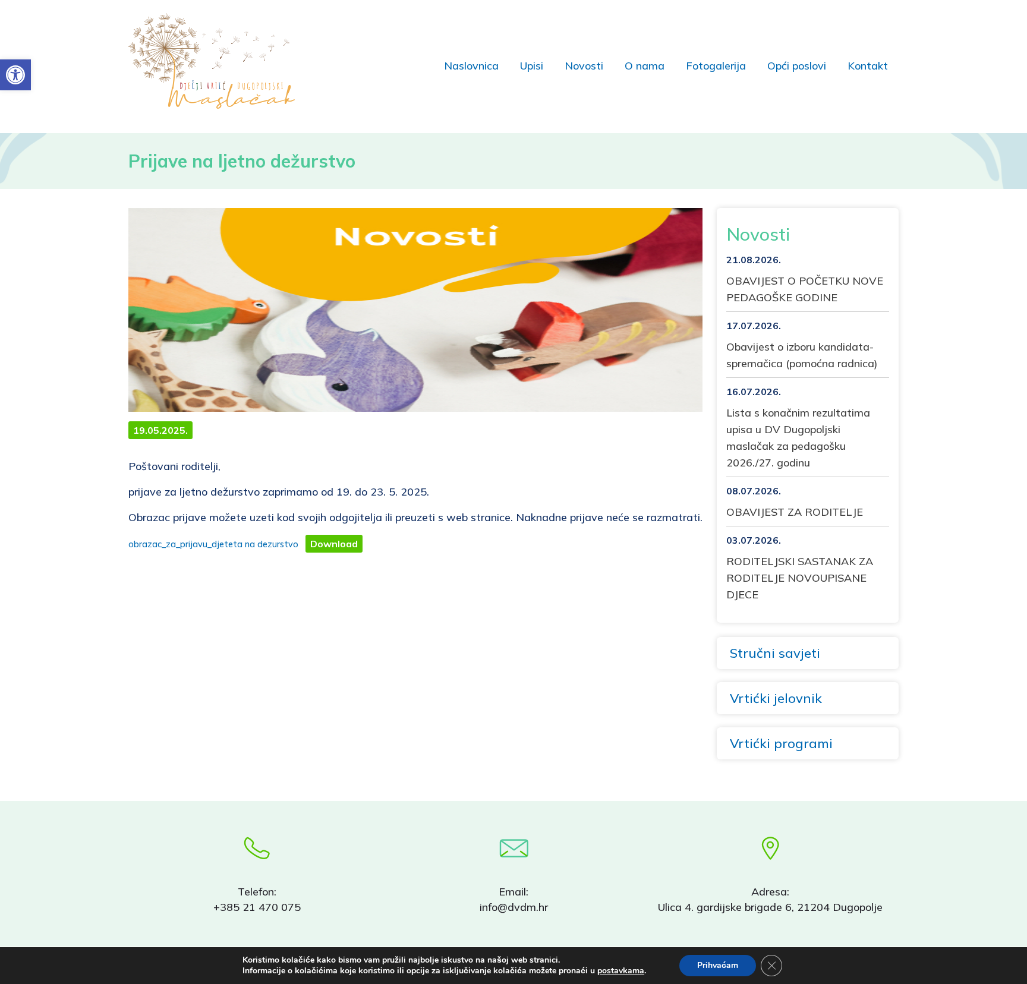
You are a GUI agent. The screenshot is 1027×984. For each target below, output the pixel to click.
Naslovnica (471, 65)
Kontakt (868, 65)
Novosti (584, 65)
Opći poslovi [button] (796, 65)
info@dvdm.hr (514, 907)
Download (334, 544)
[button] (15, 74)
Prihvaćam (717, 965)
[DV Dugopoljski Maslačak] (219, 61)
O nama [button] (644, 65)
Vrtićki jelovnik (776, 698)
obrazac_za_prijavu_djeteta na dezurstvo (213, 544)
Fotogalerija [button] (716, 65)
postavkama (620, 971)
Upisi (531, 65)
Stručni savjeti (775, 653)
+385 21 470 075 (257, 907)
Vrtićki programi (781, 743)
